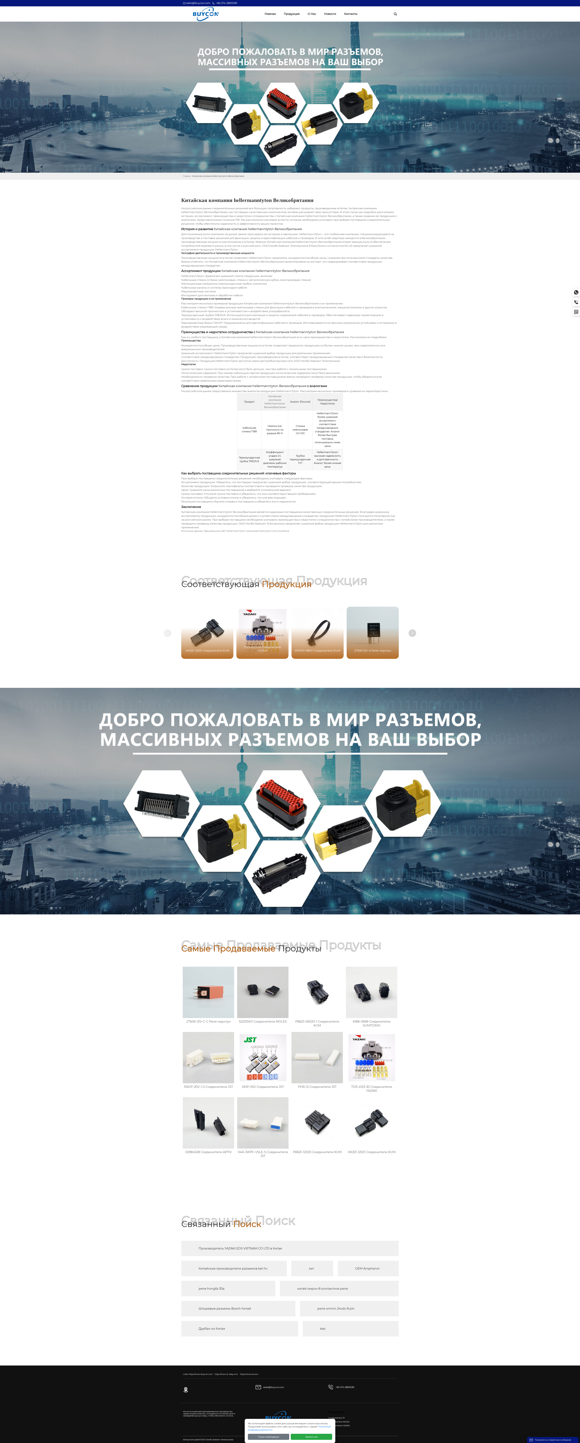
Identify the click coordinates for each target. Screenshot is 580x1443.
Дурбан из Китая (212, 1328)
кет (311, 1268)
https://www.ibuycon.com (201, 1374)
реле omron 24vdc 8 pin (335, 1308)
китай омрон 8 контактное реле (322, 1288)
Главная (186, 176)
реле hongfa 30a (211, 1288)
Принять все (311, 1437)
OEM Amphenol (367, 1268)
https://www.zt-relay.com (226, 1374)
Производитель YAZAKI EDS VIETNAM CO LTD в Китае (240, 1248)
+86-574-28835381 (226, 3)
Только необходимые (268, 1437)
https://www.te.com (249, 1374)
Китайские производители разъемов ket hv (233, 1268)
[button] (412, 633)
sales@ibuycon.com (198, 3)
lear (323, 1328)
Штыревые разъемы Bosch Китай (225, 1308)
